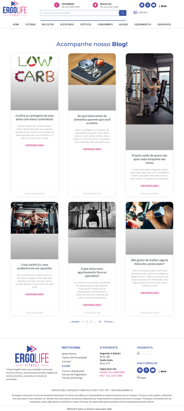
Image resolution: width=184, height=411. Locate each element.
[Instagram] (147, 5)
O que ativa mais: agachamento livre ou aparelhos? (92, 272)
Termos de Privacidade (74, 357)
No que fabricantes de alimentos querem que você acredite (92, 119)
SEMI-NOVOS (164, 24)
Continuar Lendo (34, 145)
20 (100, 321)
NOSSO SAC (106, 3)
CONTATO (142, 12)
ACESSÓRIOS (67, 24)
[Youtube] (153, 5)
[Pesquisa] (122, 13)
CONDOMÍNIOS (105, 24)
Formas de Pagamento (74, 374)
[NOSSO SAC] (95, 5)
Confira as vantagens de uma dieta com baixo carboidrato (35, 117)
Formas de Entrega (72, 377)
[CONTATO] (135, 12)
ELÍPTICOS (85, 24)
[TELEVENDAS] (56, 5)
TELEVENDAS (68, 3)
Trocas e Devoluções (73, 371)
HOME (16, 24)
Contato (66, 361)
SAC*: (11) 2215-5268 (111, 375)
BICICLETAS (48, 24)
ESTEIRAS (30, 24)
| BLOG (163, 6)
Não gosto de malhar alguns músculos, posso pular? (149, 262)
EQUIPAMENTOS (143, 24)
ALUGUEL (123, 24)
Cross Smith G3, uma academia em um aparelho (34, 266)
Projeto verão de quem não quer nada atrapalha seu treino (149, 159)
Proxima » (109, 321)
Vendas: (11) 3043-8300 (112, 372)
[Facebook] (141, 5)
